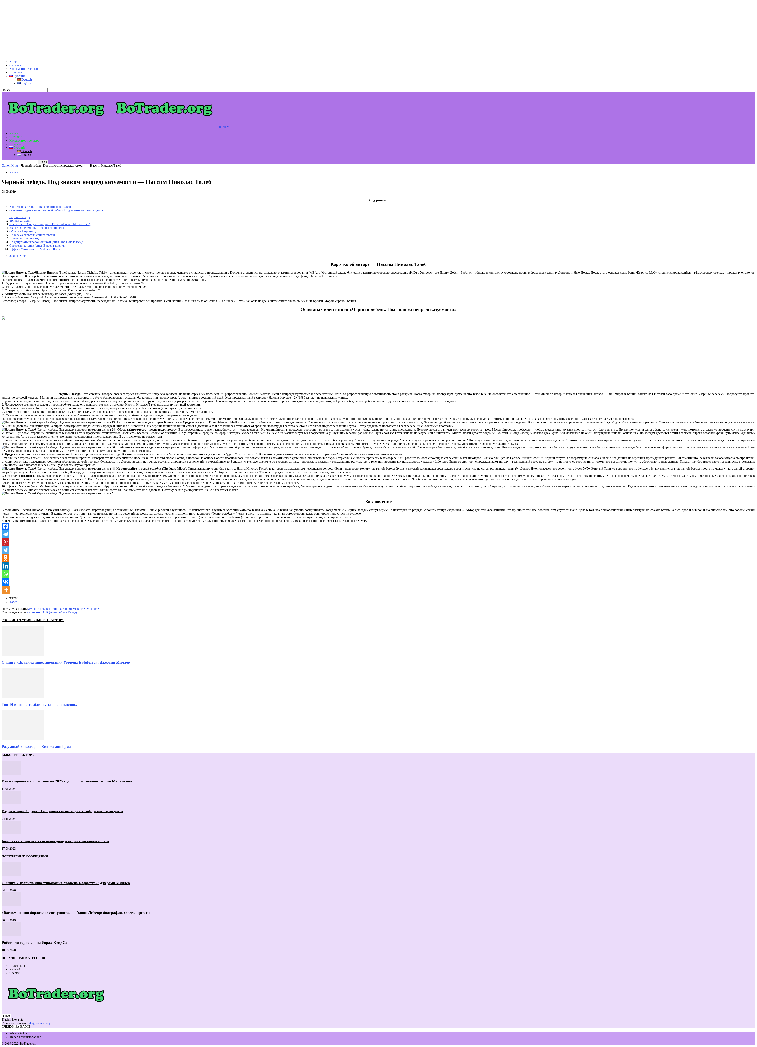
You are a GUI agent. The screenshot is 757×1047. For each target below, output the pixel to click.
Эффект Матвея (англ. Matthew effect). (34, 249)
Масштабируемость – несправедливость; (36, 227)
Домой (6, 165)
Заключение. (17, 255)
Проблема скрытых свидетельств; (32, 234)
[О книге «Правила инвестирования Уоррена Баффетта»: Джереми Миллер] (23, 654)
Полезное (15, 72)
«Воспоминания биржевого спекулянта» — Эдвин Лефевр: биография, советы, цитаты (76, 913)
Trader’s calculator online (25, 1037)
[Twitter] (5, 550)
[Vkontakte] (5, 582)
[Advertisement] (120, 29)
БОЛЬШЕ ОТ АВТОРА (47, 620)
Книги (13, 61)
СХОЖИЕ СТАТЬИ (16, 620)
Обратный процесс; (22, 231)
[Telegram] (5, 534)
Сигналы (15, 65)
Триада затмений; (21, 220)
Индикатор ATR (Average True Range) (51, 612)
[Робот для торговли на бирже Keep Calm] (11, 935)
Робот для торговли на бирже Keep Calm (37, 942)
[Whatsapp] (5, 574)
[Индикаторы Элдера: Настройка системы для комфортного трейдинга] (11, 803)
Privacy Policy (18, 1033)
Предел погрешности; (24, 238)
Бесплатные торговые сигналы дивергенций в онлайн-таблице (55, 841)
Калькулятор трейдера (24, 68)
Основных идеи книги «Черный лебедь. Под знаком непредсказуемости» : (59, 210)
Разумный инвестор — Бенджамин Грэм (36, 746)
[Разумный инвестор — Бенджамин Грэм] (23, 739)
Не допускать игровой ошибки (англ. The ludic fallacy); (46, 242)
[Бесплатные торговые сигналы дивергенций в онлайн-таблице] (11, 833)
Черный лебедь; (20, 217)
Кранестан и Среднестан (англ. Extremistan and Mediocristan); (50, 224)
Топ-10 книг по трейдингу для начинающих (39, 704)
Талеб (13, 602)
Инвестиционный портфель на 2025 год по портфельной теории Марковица (67, 781)
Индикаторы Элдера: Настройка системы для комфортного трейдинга (62, 811)
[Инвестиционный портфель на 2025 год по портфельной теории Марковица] (11, 773)
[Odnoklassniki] (5, 558)
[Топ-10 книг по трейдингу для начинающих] (23, 696)
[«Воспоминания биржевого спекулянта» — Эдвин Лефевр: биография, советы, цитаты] (11, 905)
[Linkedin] (5, 566)
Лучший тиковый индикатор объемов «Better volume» (64, 608)
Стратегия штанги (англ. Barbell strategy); (37, 245)
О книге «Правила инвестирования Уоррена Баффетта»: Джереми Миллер (66, 662)
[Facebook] (5, 526)
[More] (6, 590)
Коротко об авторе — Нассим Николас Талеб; (40, 206)
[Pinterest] (5, 542)
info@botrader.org (39, 1023)
